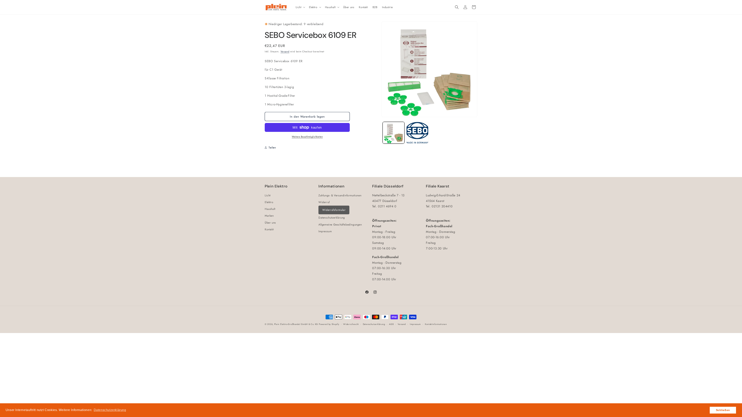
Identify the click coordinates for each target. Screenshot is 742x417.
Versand (285, 51)
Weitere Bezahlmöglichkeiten (307, 136)
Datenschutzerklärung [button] (110, 410)
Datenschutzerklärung (331, 218)
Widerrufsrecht (351, 324)
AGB (391, 324)
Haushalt (270, 209)
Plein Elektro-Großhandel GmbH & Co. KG (296, 324)
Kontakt (269, 229)
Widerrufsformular (333, 210)
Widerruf (324, 202)
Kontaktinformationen (436, 324)
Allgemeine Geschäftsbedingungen (340, 224)
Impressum (325, 231)
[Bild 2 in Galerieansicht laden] (417, 133)
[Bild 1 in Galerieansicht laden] (393, 133)
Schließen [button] (723, 410)
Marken (269, 216)
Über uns (270, 223)
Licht (268, 195)
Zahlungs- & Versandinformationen (339, 195)
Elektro (269, 202)
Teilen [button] (272, 147)
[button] (300, 7)
